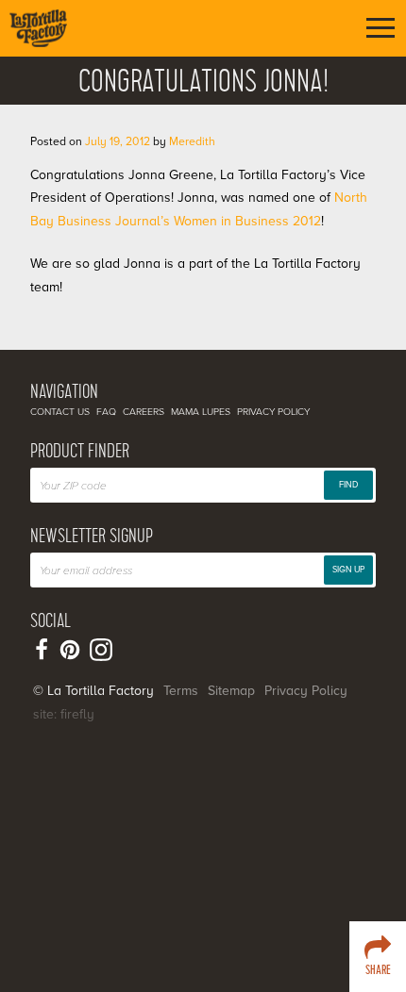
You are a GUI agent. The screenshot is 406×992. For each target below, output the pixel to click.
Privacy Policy (273, 411)
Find (348, 485)
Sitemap (231, 691)
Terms (180, 691)
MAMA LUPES (200, 411)
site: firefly (63, 714)
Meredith (192, 141)
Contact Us (60, 411)
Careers (143, 411)
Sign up (348, 570)
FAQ (106, 411)
